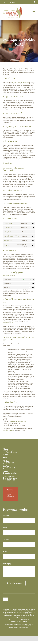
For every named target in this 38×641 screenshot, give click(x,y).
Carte (6, 458)
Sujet (5, 551)
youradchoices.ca (8, 323)
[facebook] (34, 2)
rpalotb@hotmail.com (11, 473)
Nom (5, 527)
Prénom (6, 515)
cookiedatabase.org (8, 430)
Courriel (6, 539)
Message (7, 563)
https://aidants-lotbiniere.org (20, 82)
